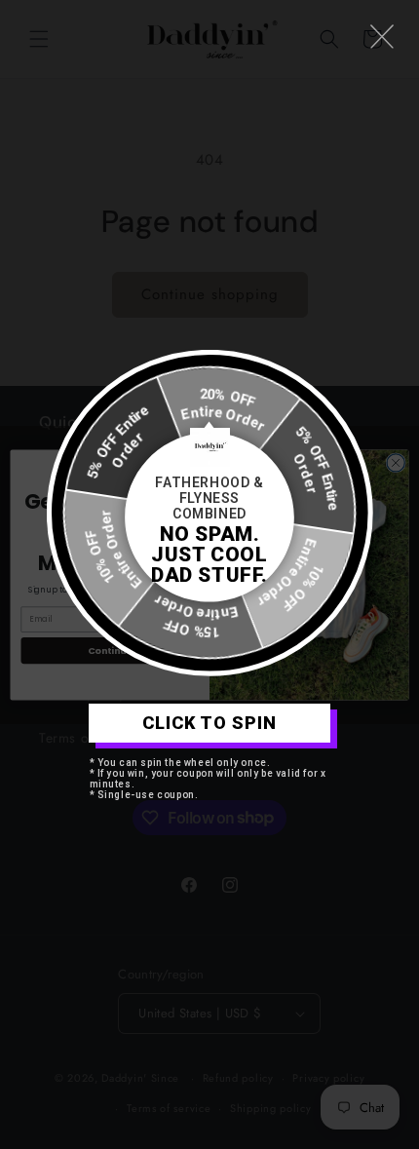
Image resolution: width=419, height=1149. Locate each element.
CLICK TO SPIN (209, 722)
